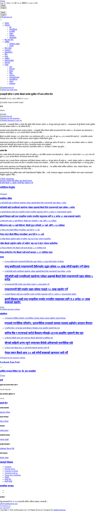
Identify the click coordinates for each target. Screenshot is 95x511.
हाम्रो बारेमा (8, 481)
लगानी (11, 46)
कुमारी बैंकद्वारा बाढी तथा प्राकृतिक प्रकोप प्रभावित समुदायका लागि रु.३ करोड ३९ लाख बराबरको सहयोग (40, 216)
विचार (11, 71)
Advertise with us (11, 473)
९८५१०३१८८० (5, 506)
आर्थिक (7, 42)
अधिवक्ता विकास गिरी (7, 449)
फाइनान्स (8, 50)
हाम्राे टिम (4, 403)
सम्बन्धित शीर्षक (6, 198)
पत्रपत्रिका (13, 29)
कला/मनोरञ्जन (14, 77)
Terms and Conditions (13, 475)
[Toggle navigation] (1, 19)
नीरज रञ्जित (4, 421)
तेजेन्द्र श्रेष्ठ (4, 458)
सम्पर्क (7, 477)
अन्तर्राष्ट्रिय (13, 79)
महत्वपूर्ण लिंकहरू (6, 462)
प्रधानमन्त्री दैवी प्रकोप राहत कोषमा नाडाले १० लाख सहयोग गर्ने (36, 289)
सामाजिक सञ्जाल (7, 486)
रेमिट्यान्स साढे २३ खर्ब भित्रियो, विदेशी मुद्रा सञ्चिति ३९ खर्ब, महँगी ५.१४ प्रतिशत (32, 225)
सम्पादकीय (12, 38)
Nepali (3, 5)
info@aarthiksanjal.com (8, 504)
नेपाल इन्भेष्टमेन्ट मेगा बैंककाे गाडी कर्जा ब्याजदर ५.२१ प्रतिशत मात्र (26, 252)
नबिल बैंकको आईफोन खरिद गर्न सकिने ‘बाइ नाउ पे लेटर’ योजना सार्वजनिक (28, 243)
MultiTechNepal (60, 510)
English (3, 8)
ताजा (2, 257)
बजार (6, 56)
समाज (11, 33)
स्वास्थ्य (11, 75)
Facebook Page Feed (10, 362)
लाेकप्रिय (3, 314)
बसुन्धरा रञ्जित (5, 412)
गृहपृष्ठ (7, 23)
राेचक (6, 65)
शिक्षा (11, 73)
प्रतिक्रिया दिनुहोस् (7, 187)
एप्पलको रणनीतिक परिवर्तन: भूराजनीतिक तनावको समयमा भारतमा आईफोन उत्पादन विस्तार (48, 323)
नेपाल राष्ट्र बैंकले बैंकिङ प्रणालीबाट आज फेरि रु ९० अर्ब (22, 234)
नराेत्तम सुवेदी (4, 440)
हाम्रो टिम (8, 479)
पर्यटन (11, 81)
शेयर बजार (8, 48)
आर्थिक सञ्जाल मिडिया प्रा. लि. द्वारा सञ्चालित (18, 371)
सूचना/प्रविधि (9, 61)
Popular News (10, 469)
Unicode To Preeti (11, 471)
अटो (10, 67)
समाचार (7, 25)
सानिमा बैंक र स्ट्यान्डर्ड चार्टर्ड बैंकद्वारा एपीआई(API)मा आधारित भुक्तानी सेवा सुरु (44, 333)
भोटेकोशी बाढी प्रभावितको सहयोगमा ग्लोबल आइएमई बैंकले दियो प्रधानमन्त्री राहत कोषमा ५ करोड (37, 207)
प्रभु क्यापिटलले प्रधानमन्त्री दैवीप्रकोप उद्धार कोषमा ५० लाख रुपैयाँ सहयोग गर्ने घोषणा (47, 266)
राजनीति (12, 31)
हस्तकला (12, 84)
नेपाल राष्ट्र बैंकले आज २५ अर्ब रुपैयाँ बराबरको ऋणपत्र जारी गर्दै (36, 352)
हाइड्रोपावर (8, 52)
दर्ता (1, 380)
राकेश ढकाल (4, 431)
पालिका (11, 36)
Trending (8, 467)
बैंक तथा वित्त (9, 40)
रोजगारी (7, 63)
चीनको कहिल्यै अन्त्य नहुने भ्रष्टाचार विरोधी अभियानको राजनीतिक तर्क (39, 342)
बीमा (6, 54)
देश (10, 27)
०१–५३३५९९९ (5, 508)
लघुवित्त (7, 59)
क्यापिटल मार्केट (14, 44)
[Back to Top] (1, 367)
